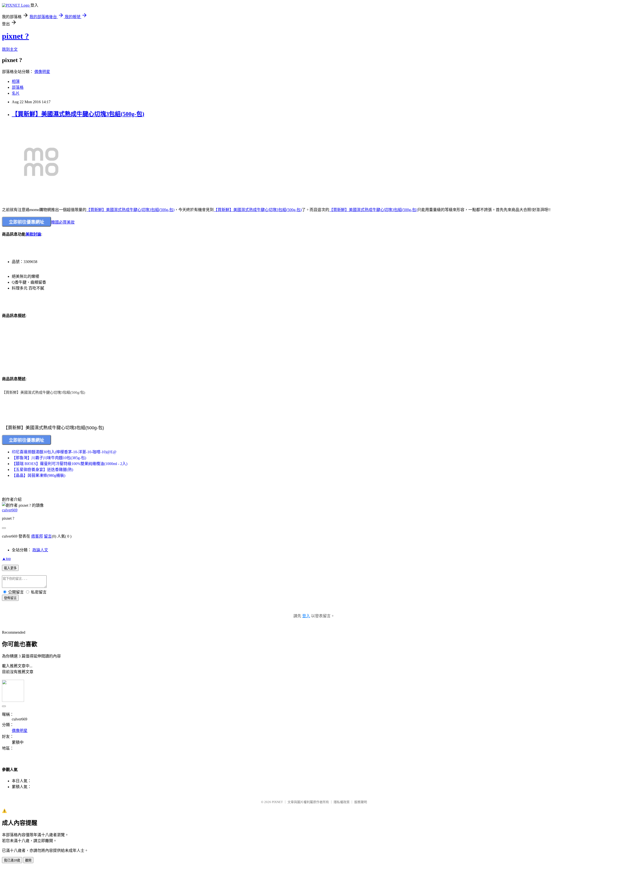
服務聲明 (360, 802)
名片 (16, 93)
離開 (28, 860)
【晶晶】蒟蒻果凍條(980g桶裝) (38, 475)
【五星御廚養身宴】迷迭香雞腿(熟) (42, 469)
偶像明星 (42, 72)
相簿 (16, 81)
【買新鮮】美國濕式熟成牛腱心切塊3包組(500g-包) (78, 114)
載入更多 (10, 568)
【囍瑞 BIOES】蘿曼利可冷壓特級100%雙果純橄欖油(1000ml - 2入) (69, 464)
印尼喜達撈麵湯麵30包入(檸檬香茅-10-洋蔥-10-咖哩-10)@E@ (64, 452)
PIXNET (277, 802)
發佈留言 (10, 598)
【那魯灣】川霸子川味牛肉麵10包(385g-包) (49, 458)
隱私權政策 (342, 802)
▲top (6, 558)
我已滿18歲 (12, 860)
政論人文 (40, 550)
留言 (48, 536)
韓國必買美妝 (63, 222)
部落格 (18, 87)
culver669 (9, 510)
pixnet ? (15, 36)
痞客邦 (37, 536)
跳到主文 (10, 49)
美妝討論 (33, 234)
